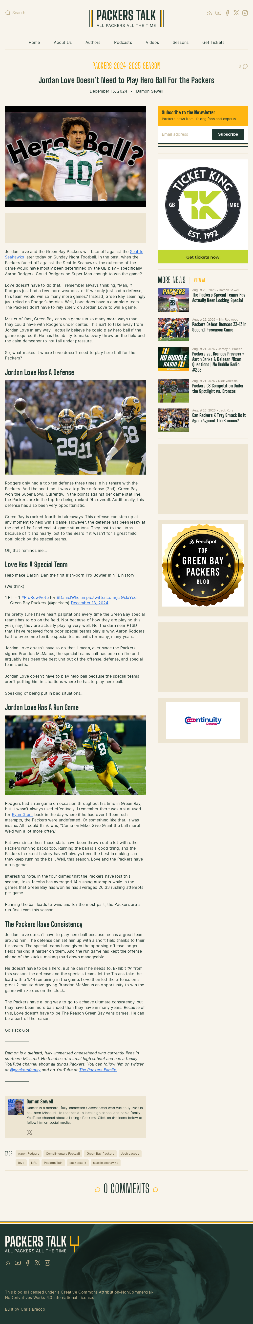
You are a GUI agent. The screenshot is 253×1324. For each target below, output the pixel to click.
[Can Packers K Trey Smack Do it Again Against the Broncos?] (173, 420)
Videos (152, 43)
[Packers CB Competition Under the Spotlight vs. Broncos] (173, 391)
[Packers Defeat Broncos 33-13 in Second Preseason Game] (173, 329)
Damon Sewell (149, 91)
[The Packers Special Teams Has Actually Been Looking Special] (173, 300)
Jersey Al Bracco (230, 349)
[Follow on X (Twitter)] (30, 1132)
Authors (92, 43)
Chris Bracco (33, 1309)
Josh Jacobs (130, 1153)
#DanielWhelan (71, 598)
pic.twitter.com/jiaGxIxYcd (111, 598)
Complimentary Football (63, 1153)
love (21, 1162)
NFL (34, 1162)
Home (34, 43)
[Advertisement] (203, 479)
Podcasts (123, 43)
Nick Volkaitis (228, 381)
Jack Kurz (226, 410)
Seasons (181, 43)
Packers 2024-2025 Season (126, 66)
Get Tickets (213, 43)
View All (200, 280)
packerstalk (77, 1162)
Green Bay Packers (100, 1153)
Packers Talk (53, 1162)
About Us (63, 43)
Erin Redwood (228, 319)
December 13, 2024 (89, 603)
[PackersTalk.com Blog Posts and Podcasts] (126, 18)
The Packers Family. (98, 1070)
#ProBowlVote (35, 598)
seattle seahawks (105, 1162)
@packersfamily (25, 1070)
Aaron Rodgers (28, 1153)
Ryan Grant (22, 815)
